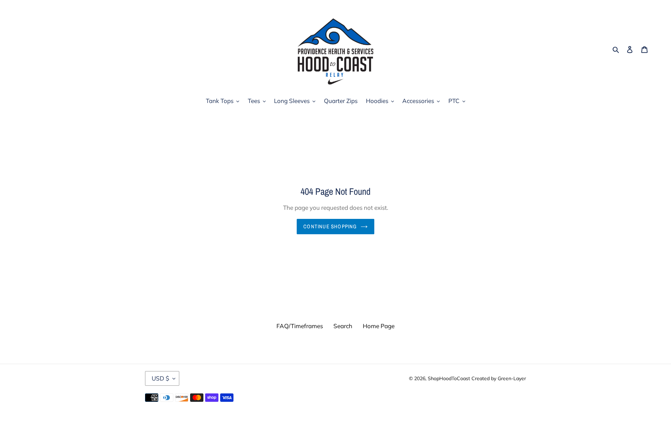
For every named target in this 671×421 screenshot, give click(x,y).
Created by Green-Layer (498, 378)
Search (342, 326)
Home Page (379, 326)
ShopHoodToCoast (449, 378)
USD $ (160, 378)
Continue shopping (330, 226)
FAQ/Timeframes (299, 326)
